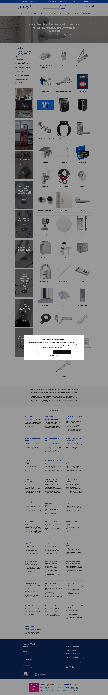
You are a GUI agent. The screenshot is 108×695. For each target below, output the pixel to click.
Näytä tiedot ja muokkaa (54, 355)
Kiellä (45, 352)
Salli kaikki (62, 352)
